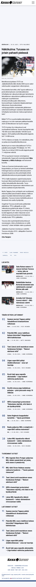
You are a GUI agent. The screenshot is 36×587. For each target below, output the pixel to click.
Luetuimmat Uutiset (10, 507)
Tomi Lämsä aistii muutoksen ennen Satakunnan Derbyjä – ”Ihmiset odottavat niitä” (20, 349)
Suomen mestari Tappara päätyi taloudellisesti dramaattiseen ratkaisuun (18, 321)
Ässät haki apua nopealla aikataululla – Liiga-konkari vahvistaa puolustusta (17, 376)
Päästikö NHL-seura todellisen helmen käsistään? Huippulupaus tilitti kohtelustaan (19, 335)
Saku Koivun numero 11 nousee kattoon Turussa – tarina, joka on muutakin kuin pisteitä (25, 270)
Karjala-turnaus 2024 (17, 567)
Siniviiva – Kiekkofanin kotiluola (18, 565)
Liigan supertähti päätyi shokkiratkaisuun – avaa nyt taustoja (17, 362)
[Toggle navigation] (33, 2)
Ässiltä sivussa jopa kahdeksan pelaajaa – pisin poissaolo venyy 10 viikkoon (20, 390)
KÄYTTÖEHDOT (26, 578)
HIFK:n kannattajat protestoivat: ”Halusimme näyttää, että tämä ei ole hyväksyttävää (19, 404)
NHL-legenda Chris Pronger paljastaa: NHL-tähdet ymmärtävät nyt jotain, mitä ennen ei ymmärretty (19, 460)
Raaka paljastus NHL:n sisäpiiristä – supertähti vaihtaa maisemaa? (20, 428)
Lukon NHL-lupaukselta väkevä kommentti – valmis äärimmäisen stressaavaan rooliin (19, 441)
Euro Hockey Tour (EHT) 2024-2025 (17, 570)
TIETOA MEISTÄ (5, 578)
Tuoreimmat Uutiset (10, 454)
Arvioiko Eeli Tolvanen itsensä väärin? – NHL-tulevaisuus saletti (24, 300)
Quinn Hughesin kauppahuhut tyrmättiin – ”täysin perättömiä (18, 417)
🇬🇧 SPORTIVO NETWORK (16, 578)
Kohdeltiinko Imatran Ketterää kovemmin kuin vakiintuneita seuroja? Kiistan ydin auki (25, 285)
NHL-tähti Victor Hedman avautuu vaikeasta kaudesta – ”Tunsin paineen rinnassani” (20, 470)
